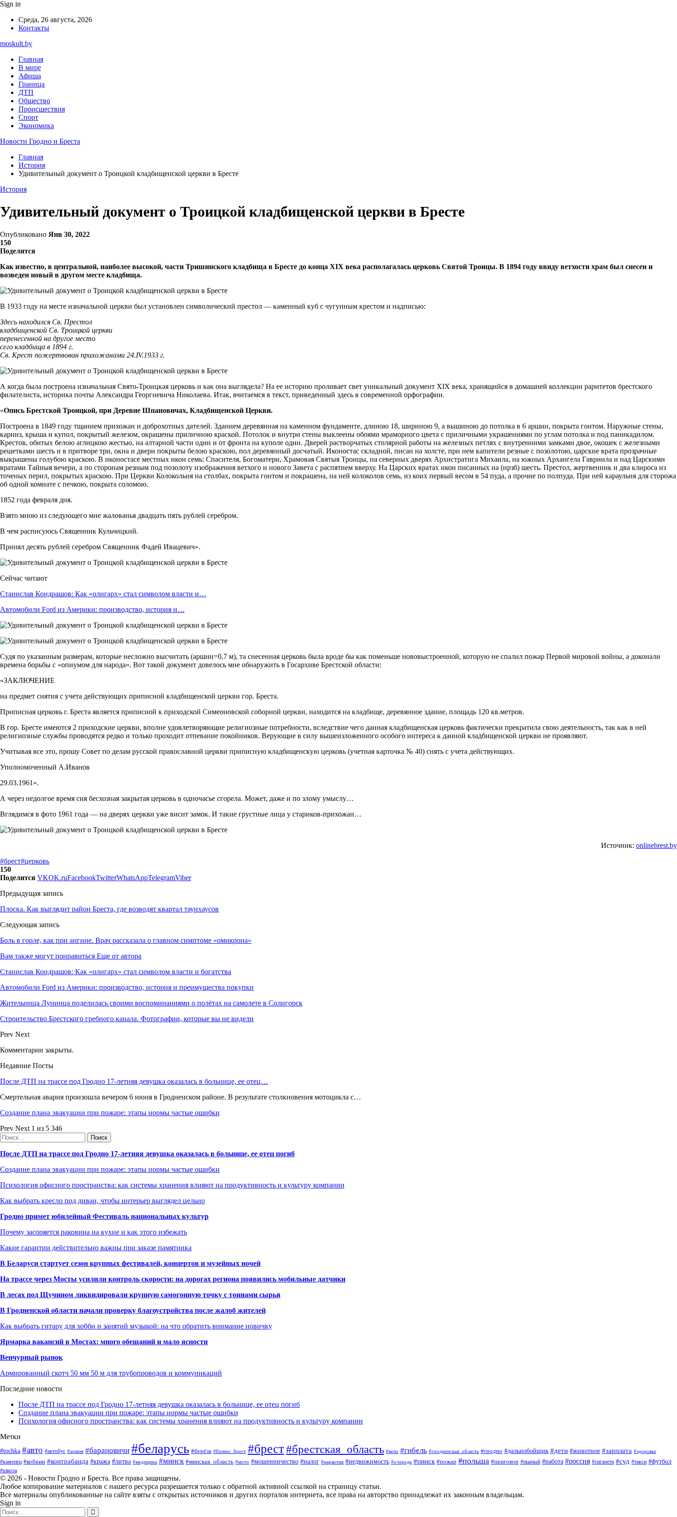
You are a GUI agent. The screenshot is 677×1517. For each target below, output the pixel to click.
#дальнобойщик (526, 1450)
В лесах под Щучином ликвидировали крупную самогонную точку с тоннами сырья (140, 1295)
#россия (577, 1461)
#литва (121, 1461)
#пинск (424, 1461)
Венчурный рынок (31, 1357)
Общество (34, 101)
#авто (32, 1450)
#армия (75, 1451)
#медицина (145, 1461)
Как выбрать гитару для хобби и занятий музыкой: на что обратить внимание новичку (136, 1326)
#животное (585, 1450)
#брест (10, 861)
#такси (639, 1462)
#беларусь (160, 1448)
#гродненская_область (454, 1451)
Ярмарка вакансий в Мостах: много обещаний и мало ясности (104, 1342)
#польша (473, 1460)
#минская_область (209, 1461)
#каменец (11, 1462)
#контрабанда (67, 1461)
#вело (392, 1451)
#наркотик (332, 1461)
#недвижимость (367, 1461)
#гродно (491, 1451)
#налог (309, 1461)
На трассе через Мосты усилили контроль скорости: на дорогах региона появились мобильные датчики (172, 1279)
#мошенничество (274, 1461)
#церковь (35, 861)
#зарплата (617, 1450)
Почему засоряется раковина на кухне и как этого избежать (93, 1232)
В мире (29, 67)
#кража (100, 1461)
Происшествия (41, 109)
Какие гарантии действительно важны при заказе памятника (96, 1248)
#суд (623, 1461)
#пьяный (530, 1461)
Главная (30, 59)
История (13, 189)
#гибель (413, 1450)
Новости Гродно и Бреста (40, 141)
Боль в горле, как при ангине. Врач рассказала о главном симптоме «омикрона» (125, 940)
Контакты (33, 28)
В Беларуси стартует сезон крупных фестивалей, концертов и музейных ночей (130, 1263)
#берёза (201, 1450)
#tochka (10, 1450)
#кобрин (34, 1461)
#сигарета (603, 1461)
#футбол (659, 1461)
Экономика (36, 125)
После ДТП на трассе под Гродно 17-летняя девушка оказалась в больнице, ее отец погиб (147, 1154)
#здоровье (645, 1451)
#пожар (446, 1461)
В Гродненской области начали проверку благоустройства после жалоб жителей (133, 1310)
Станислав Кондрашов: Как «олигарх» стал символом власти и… (103, 594)
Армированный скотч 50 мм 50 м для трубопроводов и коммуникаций (111, 1373)
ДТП (26, 92)
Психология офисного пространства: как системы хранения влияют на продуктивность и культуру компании (172, 1185)
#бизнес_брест (229, 1451)
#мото (242, 1461)
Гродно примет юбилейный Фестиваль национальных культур (104, 1216)
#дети (559, 1450)
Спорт (28, 117)
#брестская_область (335, 1449)
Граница (31, 84)
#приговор (505, 1461)
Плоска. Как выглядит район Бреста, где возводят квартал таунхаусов (109, 909)
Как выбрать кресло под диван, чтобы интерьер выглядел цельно (102, 1201)
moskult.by (16, 43)
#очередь (401, 1461)
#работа (552, 1461)
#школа (8, 1470)
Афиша (29, 76)
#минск (171, 1461)
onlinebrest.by (656, 845)
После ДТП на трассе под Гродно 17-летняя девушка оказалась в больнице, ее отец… (134, 1081)
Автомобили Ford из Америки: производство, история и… (92, 609)
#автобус (55, 1451)
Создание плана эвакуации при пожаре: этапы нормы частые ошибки (110, 1113)
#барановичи (107, 1450)
